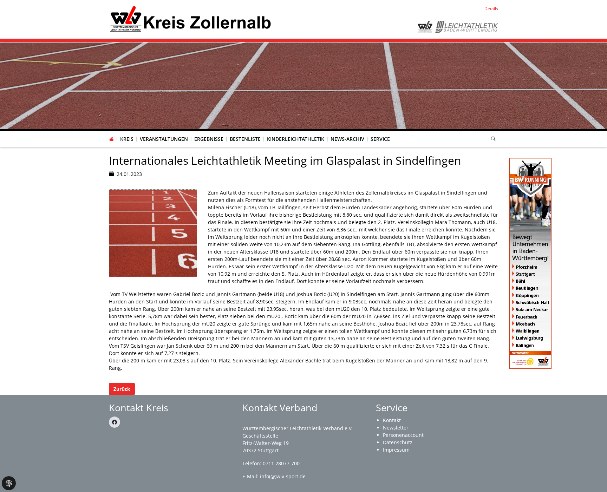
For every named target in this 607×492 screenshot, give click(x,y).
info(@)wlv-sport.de (283, 476)
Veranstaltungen (164, 139)
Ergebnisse (208, 139)
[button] (126, 132)
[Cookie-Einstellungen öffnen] (9, 483)
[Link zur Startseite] (190, 18)
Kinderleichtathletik (295, 139)
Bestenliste (245, 139)
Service (380, 139)
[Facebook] (114, 422)
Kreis (126, 139)
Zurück (121, 389)
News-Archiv (347, 139)
